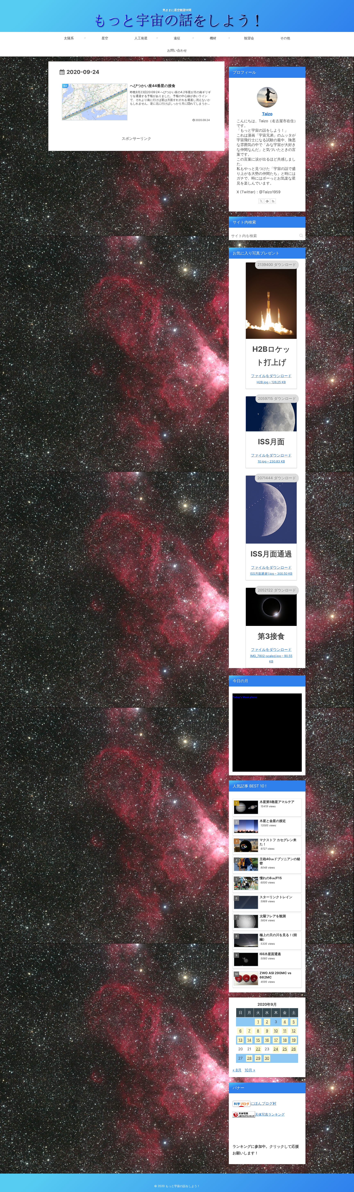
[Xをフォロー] (261, 201)
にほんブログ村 (263, 1103)
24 (275, 1049)
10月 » (250, 1070)
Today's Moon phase (245, 697)
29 (258, 1058)
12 (294, 1031)
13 (240, 1040)
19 (294, 1040)
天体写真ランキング (270, 1114)
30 (267, 1058)
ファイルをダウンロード (271, 379)
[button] (301, 235)
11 (284, 1031)
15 (258, 1040)
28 (249, 1058)
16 (267, 1040)
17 (276, 1040)
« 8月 (237, 1070)
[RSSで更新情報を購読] (273, 201)
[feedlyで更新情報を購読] (267, 201)
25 (285, 1049)
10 (276, 1031)
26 (293, 1049)
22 (258, 1049)
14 (249, 1040)
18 (285, 1040)
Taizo (267, 113)
